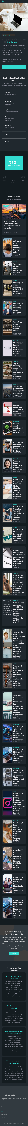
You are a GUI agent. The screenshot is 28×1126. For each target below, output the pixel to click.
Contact (3, 1117)
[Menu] (25, 1)
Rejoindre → (14, 953)
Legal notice (4, 1114)
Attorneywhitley (10, 1095)
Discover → (7, 66)
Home (2, 1106)
